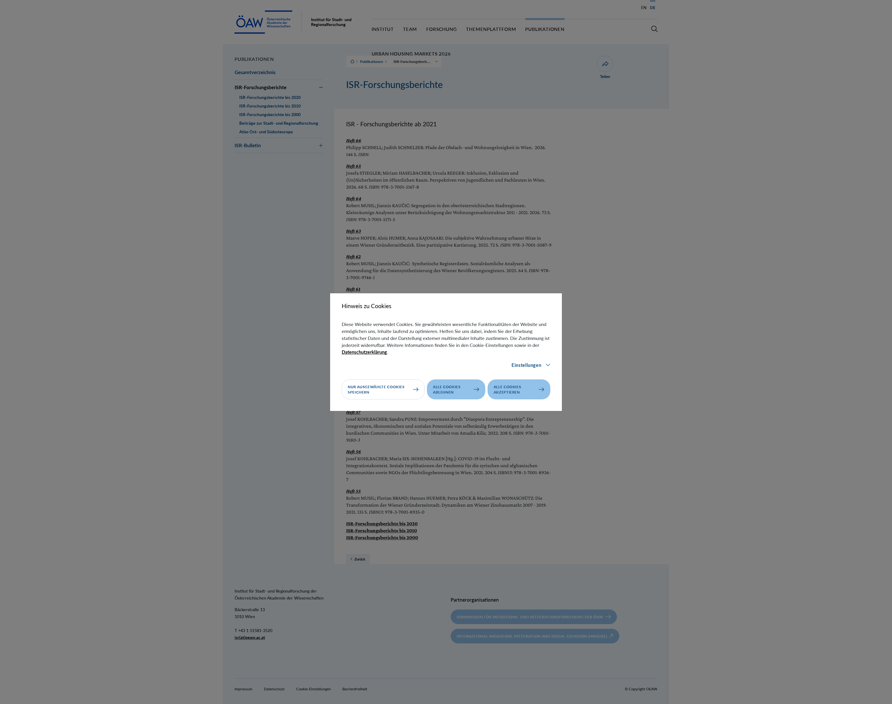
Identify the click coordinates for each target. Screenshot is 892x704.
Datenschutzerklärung (364, 352)
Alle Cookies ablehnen (447, 389)
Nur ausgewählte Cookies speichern (376, 389)
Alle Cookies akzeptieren (507, 389)
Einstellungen (526, 365)
